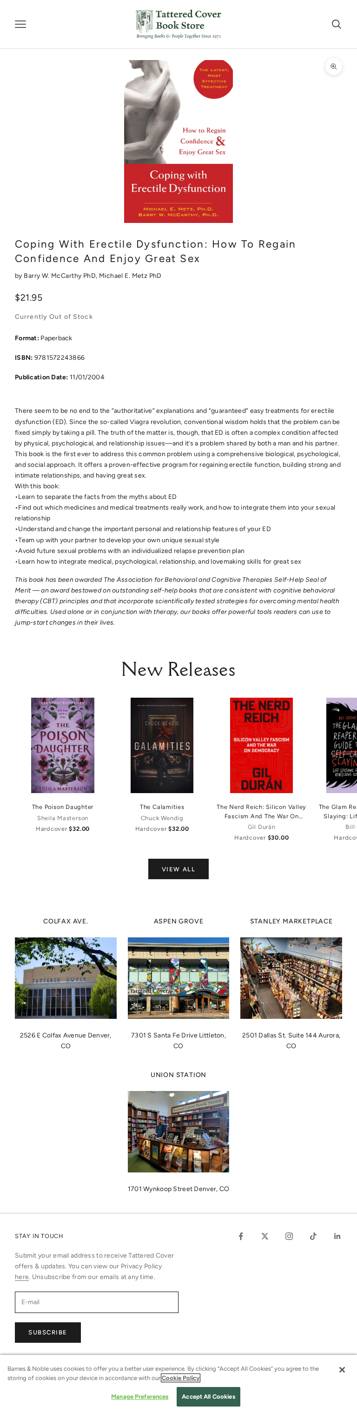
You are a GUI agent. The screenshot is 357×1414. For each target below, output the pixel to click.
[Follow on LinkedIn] (337, 1236)
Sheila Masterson (62, 818)
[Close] (342, 1370)
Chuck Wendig (162, 818)
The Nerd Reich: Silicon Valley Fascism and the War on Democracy (261, 811)
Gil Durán (262, 826)
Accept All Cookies (208, 1396)
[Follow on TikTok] (313, 1236)
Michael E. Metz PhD (130, 276)
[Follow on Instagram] (289, 1236)
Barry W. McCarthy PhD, (61, 276)
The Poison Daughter (63, 806)
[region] (178, 1384)
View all (178, 869)
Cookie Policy (180, 1377)
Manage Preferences (139, 1396)
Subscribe (47, 1332)
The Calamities (162, 806)
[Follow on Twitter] (265, 1236)
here (22, 1277)
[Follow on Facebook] (240, 1236)
